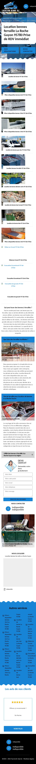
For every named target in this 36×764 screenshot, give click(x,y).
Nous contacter (28, 50)
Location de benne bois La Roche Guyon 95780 (30, 631)
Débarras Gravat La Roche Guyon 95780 (31, 646)
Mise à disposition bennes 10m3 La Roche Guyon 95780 (7, 655)
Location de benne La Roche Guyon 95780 (19, 625)
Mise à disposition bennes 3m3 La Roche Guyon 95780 (7, 622)
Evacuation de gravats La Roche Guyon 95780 (31, 671)
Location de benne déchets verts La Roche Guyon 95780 (19, 659)
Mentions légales (28, 759)
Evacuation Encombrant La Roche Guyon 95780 (31, 658)
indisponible (18, 507)
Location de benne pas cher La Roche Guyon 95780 (19, 641)
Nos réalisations (10, 50)
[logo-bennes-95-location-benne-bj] (10, 6)
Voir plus (18, 729)
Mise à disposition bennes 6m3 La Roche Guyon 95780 (7, 639)
